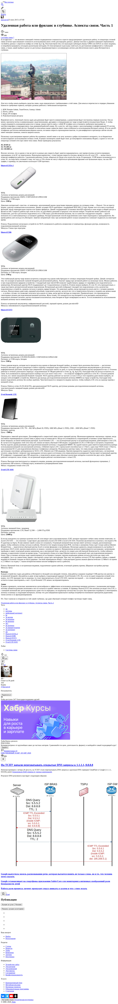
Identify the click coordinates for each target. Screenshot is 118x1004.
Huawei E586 (6, 232)
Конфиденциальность (14, 975)
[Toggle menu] (2, 2)
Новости (9, 948)
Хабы (8, 950)
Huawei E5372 (6, 310)
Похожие (18, 904)
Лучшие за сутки (7, 904)
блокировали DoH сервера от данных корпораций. (32, 772)
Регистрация (10, 938)
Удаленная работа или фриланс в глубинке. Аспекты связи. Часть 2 (27, 603)
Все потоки (9, 2)
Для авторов (10, 967)
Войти (8, 936)
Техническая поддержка (24, 1000)
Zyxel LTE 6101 (7, 470)
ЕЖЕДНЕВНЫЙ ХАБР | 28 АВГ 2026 (16, 753)
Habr (14, 1002)
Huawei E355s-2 (7, 166)
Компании (10, 953)
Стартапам (10, 991)
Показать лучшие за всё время (13, 909)
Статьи (8, 946)
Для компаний (11, 969)
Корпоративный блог (14, 983)
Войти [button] (3, 14)
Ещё (8, 894)
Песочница (10, 957)
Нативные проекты (13, 987)
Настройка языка (8, 1000)
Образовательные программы (17, 989)
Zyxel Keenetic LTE (9, 394)
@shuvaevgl (5, 687)
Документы (10, 971)
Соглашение (10, 973)
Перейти (5, 747)
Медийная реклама (13, 985)
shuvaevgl (4, 20)
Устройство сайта (12, 965)
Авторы (9, 955)
